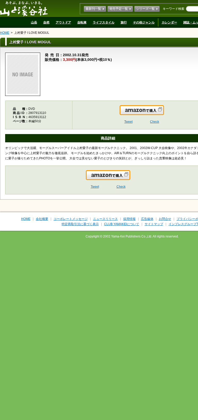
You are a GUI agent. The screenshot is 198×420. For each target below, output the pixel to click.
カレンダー (169, 22)
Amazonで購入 (163, 113)
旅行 (124, 22)
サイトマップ (154, 224)
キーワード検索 (173, 9)
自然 (46, 22)
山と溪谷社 (24, 8)
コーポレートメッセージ (71, 219)
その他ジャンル (144, 22)
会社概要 (42, 219)
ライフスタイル (103, 22)
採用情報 (129, 219)
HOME (4, 33)
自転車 (82, 22)
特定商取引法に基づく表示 (80, 224)
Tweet (128, 121)
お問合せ (165, 219)
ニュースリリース (105, 219)
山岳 (34, 22)
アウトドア (63, 22)
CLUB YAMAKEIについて (121, 224)
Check (154, 121)
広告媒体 (147, 219)
